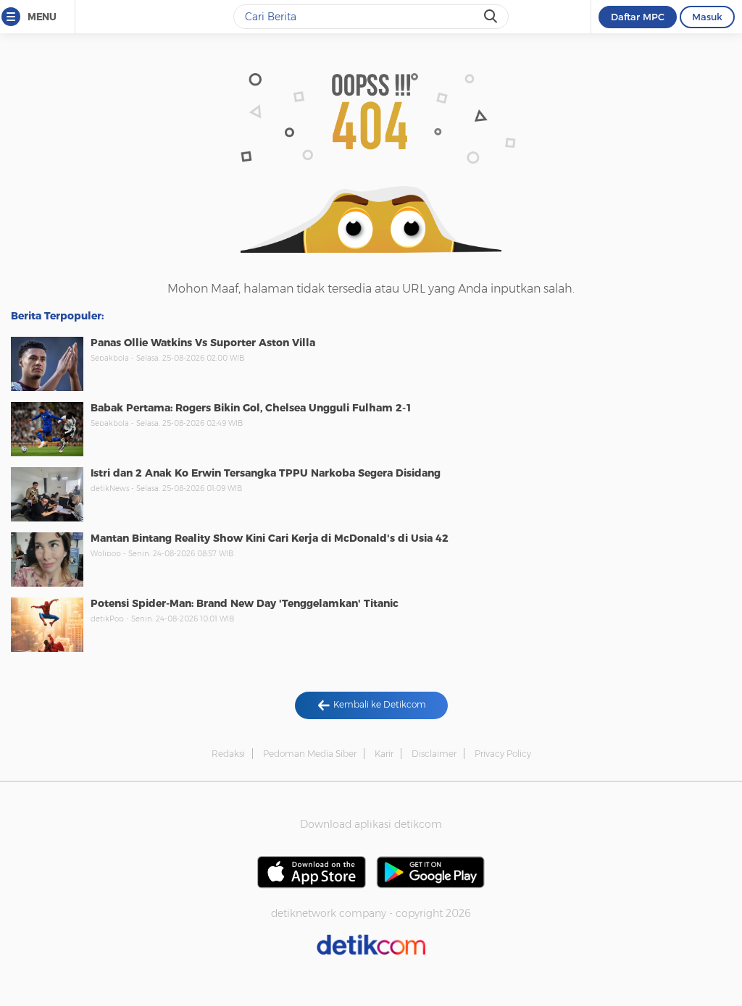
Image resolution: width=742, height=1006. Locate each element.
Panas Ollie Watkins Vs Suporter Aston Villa (203, 342)
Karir (384, 753)
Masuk (707, 16)
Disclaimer (434, 753)
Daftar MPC (637, 16)
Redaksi (228, 753)
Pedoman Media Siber (310, 753)
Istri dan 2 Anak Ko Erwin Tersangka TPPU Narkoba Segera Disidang (266, 472)
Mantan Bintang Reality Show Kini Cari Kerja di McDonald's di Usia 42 (270, 538)
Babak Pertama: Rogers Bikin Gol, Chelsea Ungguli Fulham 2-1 (251, 407)
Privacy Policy (503, 753)
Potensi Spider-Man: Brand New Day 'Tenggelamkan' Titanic (245, 603)
